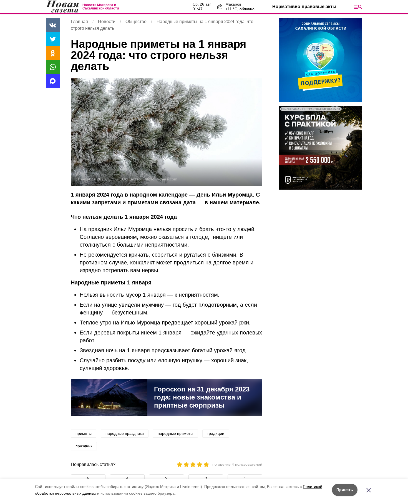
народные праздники (124, 433)
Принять (344, 489)
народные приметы (175, 433)
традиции (215, 433)
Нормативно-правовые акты (304, 6)
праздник (83, 446)
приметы (83, 433)
